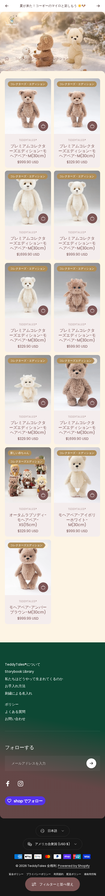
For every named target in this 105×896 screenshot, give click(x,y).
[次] (98, 6)
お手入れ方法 (15, 686)
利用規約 (58, 874)
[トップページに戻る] (7, 59)
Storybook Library (19, 672)
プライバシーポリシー (38, 874)
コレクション (24, 58)
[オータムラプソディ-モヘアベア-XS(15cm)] (28, 475)
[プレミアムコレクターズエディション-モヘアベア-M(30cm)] (28, 106)
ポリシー (12, 704)
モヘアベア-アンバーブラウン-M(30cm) (28, 609)
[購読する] (91, 763)
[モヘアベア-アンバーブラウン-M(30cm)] (28, 567)
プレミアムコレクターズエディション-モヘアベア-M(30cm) (28, 151)
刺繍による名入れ (18, 693)
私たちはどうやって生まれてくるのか (34, 679)
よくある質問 (15, 712)
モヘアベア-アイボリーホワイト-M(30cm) (77, 520)
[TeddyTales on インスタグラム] (20, 784)
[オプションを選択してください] (43, 495)
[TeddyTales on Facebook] (8, 784)
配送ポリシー (73, 874)
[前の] (6, 6)
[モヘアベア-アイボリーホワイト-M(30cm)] (77, 475)
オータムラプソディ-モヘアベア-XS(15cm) (28, 520)
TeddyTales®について (22, 664)
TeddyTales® (28, 140)
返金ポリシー (16, 874)
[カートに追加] (43, 126)
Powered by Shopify (74, 865)
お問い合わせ (15, 719)
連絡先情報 (90, 874)
